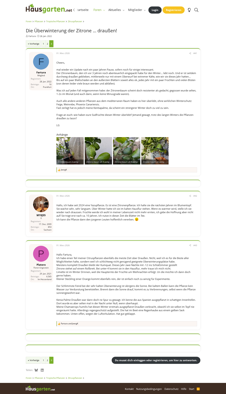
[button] (104, 9)
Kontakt (129, 389)
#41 (195, 53)
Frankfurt (47, 87)
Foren (97, 10)
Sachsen (47, 229)
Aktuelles (114, 10)
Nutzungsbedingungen (149, 389)
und (69, 323)
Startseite (82, 10)
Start (191, 389)
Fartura (32, 36)
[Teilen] (190, 53)
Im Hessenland (44, 279)
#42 (195, 195)
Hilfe (183, 389)
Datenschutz (171, 389)
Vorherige (34, 43)
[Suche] (196, 10)
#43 (195, 245)
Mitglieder (135, 10)
